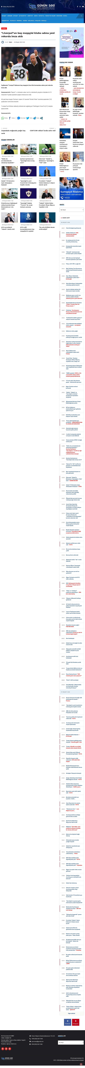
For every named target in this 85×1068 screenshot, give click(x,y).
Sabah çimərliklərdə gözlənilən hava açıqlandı (73, 928)
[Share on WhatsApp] (4, 118)
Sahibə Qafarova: (72, 234)
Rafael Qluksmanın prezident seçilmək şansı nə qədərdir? (74, 962)
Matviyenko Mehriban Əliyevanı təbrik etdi (72, 980)
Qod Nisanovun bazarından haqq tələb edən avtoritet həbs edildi (65, 117)
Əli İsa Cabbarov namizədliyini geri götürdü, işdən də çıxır (73, 409)
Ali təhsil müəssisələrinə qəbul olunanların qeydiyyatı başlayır (74, 605)
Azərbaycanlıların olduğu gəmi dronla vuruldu (73, 815)
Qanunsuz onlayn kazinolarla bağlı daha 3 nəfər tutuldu (74, 344)
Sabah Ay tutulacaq (71, 883)
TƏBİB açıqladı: (73, 374)
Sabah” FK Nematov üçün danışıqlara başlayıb (7, 183)
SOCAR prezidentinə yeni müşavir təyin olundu (73, 415)
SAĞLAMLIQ (31, 20)
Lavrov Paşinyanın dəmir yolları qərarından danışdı (73, 612)
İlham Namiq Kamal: (74, 674)
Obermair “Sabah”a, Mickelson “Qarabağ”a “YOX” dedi (46, 160)
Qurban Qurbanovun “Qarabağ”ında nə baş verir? (27, 160)
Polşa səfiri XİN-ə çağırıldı (73, 263)
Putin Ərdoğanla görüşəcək (73, 228)
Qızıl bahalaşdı (70, 638)
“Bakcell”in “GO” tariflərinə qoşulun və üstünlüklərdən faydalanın (73, 465)
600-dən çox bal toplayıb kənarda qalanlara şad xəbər (74, 258)
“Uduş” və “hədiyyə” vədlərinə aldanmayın (73, 592)
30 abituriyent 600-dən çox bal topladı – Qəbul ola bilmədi (73, 941)
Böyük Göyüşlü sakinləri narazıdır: (73, 531)
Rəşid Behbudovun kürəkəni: (74, 304)
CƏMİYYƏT (30, 15)
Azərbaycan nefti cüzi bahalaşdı (72, 657)
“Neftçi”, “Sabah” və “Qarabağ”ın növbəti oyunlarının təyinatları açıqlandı (72, 395)
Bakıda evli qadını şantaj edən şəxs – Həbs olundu (73, 934)
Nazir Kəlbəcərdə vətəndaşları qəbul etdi (73, 352)
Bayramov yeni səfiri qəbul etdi (73, 792)
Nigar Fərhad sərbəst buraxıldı (72, 387)
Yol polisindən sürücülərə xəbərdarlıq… (73, 852)
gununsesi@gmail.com (37, 1041)
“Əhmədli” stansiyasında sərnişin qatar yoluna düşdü (73, 252)
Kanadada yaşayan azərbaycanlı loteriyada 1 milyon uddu (64, 144)
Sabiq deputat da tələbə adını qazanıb (74, 538)
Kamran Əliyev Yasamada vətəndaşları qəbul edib (73, 566)
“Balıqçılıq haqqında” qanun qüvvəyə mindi (73, 915)
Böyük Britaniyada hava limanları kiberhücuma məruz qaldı (74, 767)
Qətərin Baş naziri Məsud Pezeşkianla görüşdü (74, 753)
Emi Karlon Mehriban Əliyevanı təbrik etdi (71, 821)
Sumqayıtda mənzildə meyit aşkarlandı (73, 246)
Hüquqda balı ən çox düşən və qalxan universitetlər (73, 1001)
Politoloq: (74, 312)
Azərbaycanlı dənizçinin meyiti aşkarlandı (72, 723)
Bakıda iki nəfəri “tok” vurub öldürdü (73, 560)
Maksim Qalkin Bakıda (73, 735)
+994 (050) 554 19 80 (37, 1038)
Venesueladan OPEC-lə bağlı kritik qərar (74, 440)
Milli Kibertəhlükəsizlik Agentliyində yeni (73, 858)
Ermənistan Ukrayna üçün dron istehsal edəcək (73, 974)
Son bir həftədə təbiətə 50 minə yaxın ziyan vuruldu (73, 290)
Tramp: (73, 747)
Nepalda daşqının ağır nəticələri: (73, 760)
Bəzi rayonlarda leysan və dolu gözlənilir (73, 472)
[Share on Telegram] (36, 118)
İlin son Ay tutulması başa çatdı (73, 549)
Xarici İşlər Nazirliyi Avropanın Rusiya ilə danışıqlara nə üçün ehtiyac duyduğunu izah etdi (73, 507)
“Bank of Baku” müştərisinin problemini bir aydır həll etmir (73, 1008)
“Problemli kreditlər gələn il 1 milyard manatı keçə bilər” (74, 318)
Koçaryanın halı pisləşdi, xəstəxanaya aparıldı (77, 166)
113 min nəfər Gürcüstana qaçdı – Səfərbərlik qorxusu (73, 381)
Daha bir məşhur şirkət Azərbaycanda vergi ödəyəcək (72, 889)
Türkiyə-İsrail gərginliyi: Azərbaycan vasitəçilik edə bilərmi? (73, 877)
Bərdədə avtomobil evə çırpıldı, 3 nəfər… (72, 797)
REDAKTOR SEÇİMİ (50, 15)
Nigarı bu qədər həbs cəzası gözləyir (74, 870)
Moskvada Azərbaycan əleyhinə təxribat (73, 908)
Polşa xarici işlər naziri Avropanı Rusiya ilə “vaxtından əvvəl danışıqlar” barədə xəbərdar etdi (74, 516)
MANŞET (4, 15)
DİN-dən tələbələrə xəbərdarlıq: (74, 632)
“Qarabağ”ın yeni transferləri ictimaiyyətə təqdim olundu (28, 183)
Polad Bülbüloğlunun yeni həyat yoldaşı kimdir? (64, 167)
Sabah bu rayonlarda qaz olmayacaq (73, 846)
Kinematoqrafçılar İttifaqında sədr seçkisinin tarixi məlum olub (74, 367)
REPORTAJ (41, 15)
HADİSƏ (25, 20)
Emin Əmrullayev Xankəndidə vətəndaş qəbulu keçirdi (74, 284)
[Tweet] (29, 118)
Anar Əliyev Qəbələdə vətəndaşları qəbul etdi (73, 277)
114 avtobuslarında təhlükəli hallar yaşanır (74, 325)
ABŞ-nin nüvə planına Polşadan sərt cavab (72, 711)
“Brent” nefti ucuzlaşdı (72, 680)
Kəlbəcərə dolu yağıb (72, 331)
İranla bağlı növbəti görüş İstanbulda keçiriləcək (73, 729)
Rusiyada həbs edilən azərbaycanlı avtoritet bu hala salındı (78, 86)
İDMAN (4, 28)
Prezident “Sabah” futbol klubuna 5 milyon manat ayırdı (47, 183)
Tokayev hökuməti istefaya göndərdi (73, 599)
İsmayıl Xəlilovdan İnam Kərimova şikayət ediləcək (78, 143)
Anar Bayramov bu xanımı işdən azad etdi (73, 803)
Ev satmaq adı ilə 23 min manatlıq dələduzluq (72, 241)
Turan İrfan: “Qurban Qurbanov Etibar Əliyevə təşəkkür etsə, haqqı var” (73, 360)
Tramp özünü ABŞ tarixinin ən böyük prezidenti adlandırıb (74, 669)
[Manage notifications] (81, 1064)
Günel (10, 42)
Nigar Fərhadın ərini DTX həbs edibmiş (73, 578)
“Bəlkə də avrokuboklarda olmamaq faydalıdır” (7, 160)
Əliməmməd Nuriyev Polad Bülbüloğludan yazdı (73, 402)
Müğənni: (73, 828)
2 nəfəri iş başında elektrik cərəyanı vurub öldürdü (73, 434)
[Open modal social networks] (41, 118)
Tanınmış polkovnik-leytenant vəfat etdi (74, 717)
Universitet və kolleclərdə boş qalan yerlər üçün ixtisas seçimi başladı (74, 619)
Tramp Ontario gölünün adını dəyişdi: (74, 741)
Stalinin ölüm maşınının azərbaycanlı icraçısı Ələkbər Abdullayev (74, 785)
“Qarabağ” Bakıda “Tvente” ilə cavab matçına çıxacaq (26, 205)
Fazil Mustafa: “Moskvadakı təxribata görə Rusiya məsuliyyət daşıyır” (73, 686)
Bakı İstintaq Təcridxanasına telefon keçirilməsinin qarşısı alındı (74, 270)
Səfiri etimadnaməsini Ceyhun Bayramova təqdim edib (73, 994)
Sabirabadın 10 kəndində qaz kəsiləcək (74, 895)
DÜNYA (36, 15)
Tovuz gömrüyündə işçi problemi (74, 422)
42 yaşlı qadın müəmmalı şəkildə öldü (73, 968)
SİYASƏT (15, 15)
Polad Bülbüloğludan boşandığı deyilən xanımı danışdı (65, 86)
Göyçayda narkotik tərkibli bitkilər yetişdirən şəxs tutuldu (73, 650)
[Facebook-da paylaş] (11, 118)
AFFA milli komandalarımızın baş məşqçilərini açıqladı (27, 229)
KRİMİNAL (19, 20)
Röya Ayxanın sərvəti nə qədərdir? (72, 572)
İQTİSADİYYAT (22, 15)
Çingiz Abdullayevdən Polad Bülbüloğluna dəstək (74, 778)
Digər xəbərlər (71, 1013)
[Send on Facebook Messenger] (21, 118)
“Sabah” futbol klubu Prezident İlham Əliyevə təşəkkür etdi (47, 205)
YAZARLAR (13, 20)
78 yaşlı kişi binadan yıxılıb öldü (73, 663)
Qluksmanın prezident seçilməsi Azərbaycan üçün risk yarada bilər (73, 948)
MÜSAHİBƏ (59, 15)
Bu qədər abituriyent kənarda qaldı (74, 955)
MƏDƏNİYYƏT (5, 20)
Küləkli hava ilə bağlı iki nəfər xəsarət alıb (74, 643)
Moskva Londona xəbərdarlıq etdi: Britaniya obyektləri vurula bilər (74, 987)
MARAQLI (43, 20)
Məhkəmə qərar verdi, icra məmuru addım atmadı (74, 297)
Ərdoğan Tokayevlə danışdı (73, 773)
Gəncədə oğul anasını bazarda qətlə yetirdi (72, 429)
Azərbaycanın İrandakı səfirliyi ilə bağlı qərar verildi (74, 336)
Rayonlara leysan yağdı (73, 625)
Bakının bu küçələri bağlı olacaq (73, 835)
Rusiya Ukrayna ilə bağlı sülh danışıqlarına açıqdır (74, 699)
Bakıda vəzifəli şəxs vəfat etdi (73, 544)
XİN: (73, 585)
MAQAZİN (38, 20)
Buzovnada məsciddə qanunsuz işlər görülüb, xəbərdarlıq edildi (72, 492)
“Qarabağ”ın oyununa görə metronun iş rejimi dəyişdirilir (74, 901)
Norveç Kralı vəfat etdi (72, 555)
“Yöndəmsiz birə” (72, 809)
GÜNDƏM (9, 15)
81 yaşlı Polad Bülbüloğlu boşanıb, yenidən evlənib (78, 112)
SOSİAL (65, 15)
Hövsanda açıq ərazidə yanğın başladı (72, 840)
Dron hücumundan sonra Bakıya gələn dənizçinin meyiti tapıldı (72, 524)
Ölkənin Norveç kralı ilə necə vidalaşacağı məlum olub (74, 499)
